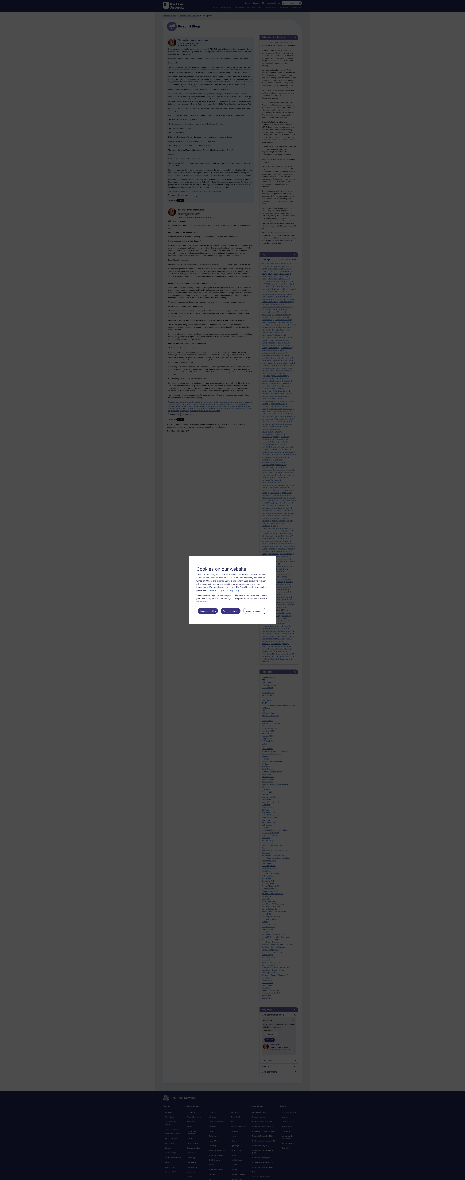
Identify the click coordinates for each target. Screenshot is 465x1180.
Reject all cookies (230, 611)
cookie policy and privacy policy (224, 590)
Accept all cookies (208, 611)
